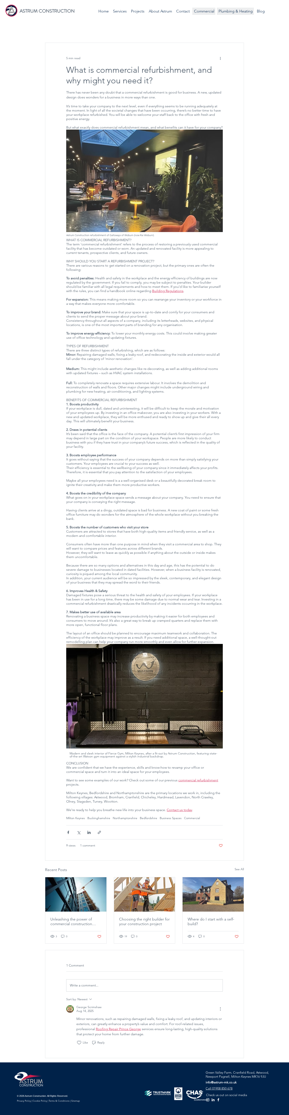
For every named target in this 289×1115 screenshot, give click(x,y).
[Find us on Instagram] (208, 1100)
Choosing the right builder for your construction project (144, 921)
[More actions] (220, 58)
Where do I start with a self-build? (211, 921)
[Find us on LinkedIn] (213, 1100)
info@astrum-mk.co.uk (221, 1082)
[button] (120, 11)
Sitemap (75, 1100)
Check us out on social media (226, 1095)
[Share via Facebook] (68, 832)
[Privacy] (24, 1101)
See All (239, 869)
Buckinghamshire (98, 818)
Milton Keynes (75, 818)
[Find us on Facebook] (218, 1100)
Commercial (192, 818)
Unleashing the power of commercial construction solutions (71, 921)
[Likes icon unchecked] (79, 1042)
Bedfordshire (148, 818)
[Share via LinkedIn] (89, 832)
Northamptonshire (125, 818)
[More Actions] (220, 1008)
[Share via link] (99, 832)
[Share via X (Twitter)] (79, 832)
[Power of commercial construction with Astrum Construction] (75, 894)
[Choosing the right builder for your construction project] (144, 894)
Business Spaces (171, 818)
